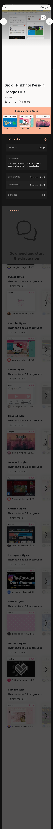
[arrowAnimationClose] (3, 21)
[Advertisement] (11, 414)
